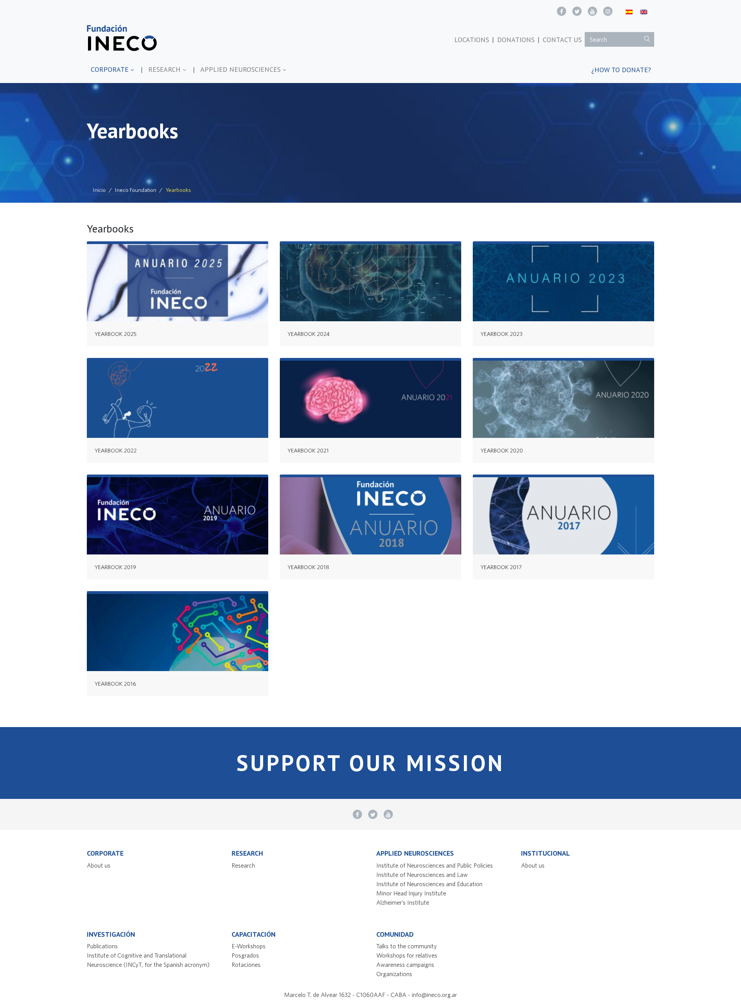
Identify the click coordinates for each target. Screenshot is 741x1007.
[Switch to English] (643, 11)
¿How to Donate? (621, 69)
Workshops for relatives (406, 955)
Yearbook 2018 (308, 567)
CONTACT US (562, 39)
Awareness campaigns (405, 964)
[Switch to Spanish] (629, 11)
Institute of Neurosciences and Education (429, 883)
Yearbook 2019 (115, 567)
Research (243, 865)
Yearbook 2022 (116, 450)
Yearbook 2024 (309, 334)
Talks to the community (406, 946)
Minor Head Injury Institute (411, 893)
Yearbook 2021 (308, 450)
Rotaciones (246, 964)
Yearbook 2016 (115, 683)
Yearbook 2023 (501, 334)
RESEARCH (165, 69)
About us (98, 865)
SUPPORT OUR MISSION (370, 762)
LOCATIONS (471, 39)
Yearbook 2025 (116, 334)
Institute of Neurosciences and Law (422, 874)
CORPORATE (110, 69)
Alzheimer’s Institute (402, 902)
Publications (102, 946)
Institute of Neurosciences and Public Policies (434, 865)
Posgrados (245, 955)
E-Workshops (249, 946)
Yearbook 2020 (501, 450)
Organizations (394, 973)
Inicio (99, 189)
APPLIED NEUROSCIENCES (241, 69)
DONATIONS (516, 39)
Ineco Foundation (135, 189)
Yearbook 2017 (501, 567)
